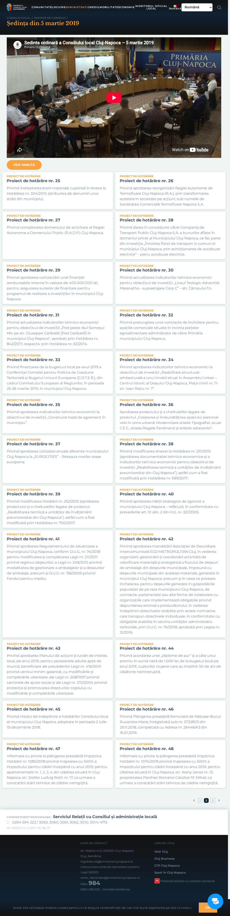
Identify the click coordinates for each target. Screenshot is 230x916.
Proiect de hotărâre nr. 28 (146, 220)
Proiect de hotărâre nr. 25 (33, 180)
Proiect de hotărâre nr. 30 (146, 270)
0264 (90, 884)
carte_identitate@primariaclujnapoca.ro (110, 877)
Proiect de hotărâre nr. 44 (147, 648)
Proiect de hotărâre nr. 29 (33, 270)
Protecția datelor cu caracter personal (187, 881)
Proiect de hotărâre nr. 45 (33, 709)
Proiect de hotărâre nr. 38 (146, 443)
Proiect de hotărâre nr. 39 (33, 494)
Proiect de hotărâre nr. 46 (146, 709)
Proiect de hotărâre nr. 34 (146, 359)
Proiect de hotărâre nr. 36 (146, 404)
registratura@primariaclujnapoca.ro (106, 861)
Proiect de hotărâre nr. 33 (33, 359)
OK (208, 907)
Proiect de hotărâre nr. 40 (147, 494)
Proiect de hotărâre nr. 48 (147, 748)
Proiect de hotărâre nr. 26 (146, 180)
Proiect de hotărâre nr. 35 (33, 404)
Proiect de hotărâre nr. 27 (33, 220)
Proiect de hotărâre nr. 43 (33, 648)
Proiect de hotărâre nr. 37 (33, 443)
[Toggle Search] (219, 7)
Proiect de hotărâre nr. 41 (33, 538)
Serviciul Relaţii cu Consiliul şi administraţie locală (105, 816)
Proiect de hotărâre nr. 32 (146, 315)
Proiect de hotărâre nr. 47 (33, 748)
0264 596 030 (90, 889)
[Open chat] (215, 901)
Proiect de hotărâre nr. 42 (146, 538)
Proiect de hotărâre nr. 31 (33, 315)
